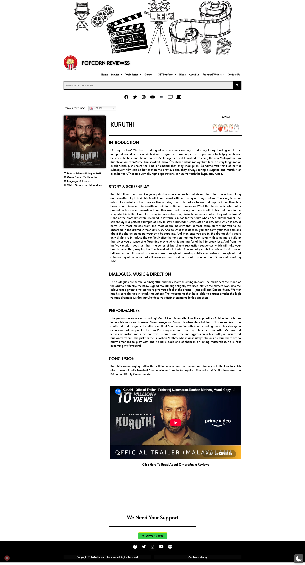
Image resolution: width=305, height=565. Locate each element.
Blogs (182, 74)
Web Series (131, 74)
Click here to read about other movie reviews (175, 464)
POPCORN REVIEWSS (106, 62)
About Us (194, 74)
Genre (148, 74)
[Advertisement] (85, 238)
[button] (117, 74)
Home (104, 74)
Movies (115, 74)
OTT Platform (165, 74)
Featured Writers (212, 74)
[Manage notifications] (7, 558)
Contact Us (234, 74)
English (97, 108)
